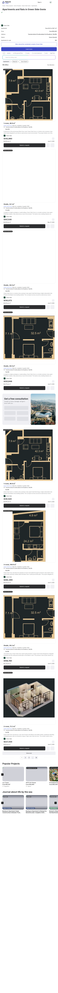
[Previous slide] (2, 774)
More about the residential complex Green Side (29, 44)
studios (9, 53)
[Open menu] (54, 2)
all (3, 53)
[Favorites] (43, 2)
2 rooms (27, 53)
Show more (29, 753)
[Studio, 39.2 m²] (29, 629)
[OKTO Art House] (36, 777)
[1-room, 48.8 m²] (29, 107)
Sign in (39, 2)
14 (36, 757)
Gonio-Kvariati (17, 5)
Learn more (29, 49)
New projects (9, 5)
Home (3, 5)
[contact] (47, 2)
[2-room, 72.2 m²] (29, 710)
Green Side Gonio (26, 5)
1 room (46, 53)
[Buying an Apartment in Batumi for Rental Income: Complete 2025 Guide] (36, 804)
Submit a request (24, 145)
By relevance (51, 65)
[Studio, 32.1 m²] (29, 188)
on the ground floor (18, 53)
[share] (52, 145)
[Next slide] (55, 774)
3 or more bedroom (37, 53)
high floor (52, 53)
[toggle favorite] (48, 145)
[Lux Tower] (13, 777)
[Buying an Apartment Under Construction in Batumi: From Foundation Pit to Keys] (13, 804)
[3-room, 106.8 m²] (29, 549)
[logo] (6, 2)
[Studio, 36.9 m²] (29, 269)
